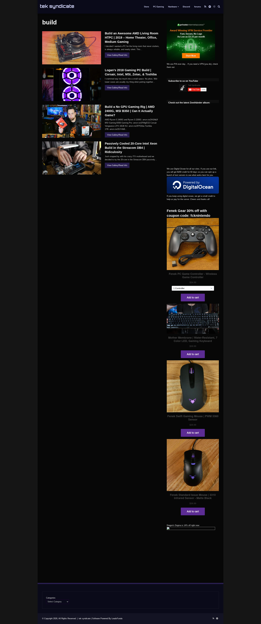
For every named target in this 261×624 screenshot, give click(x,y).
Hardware (172, 7)
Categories (50, 598)
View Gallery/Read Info (117, 55)
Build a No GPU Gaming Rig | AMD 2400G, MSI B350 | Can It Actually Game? (130, 111)
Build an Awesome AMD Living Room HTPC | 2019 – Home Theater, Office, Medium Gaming (131, 37)
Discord (186, 7)
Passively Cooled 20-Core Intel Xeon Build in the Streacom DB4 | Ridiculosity (131, 148)
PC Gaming (158, 7)
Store (146, 7)
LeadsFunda (117, 618)
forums (197, 7)
